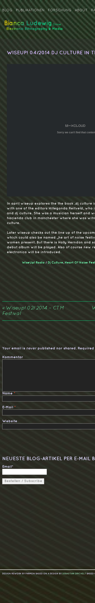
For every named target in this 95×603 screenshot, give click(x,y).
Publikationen (30, 10)
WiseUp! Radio (33, 262)
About (81, 10)
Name (7, 393)
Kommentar (12, 357)
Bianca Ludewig (34, 27)
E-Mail (7, 407)
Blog (7, 10)
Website (9, 421)
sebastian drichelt (74, 574)
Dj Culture (55, 262)
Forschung (59, 10)
